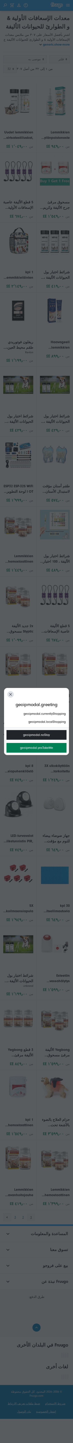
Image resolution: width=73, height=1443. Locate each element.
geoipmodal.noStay (36, 735)
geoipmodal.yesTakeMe (36, 748)
